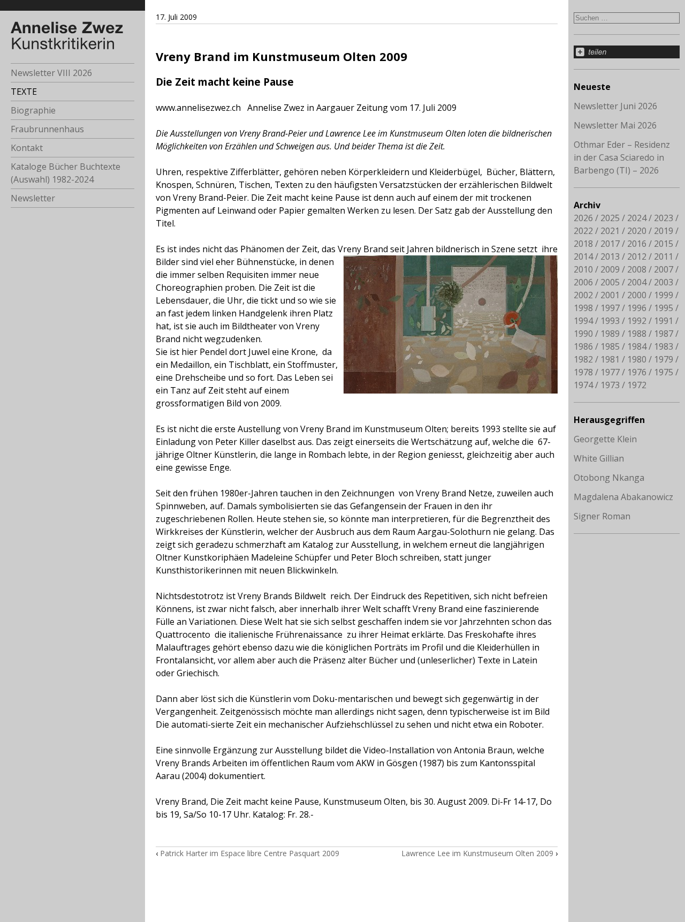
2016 (636, 244)
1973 (610, 385)
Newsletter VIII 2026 (51, 73)
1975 (663, 372)
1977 (610, 372)
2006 (583, 282)
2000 (636, 295)
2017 (610, 244)
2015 (663, 244)
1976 (636, 372)
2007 (663, 269)
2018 (583, 244)
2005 (610, 282)
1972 (636, 385)
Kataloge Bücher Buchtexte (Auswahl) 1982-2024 (65, 173)
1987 (663, 333)
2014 (583, 256)
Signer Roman (602, 516)
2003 (663, 282)
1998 (583, 308)
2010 (583, 269)
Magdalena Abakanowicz (623, 497)
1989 (610, 333)
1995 (663, 308)
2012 (636, 256)
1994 (583, 321)
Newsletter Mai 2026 (615, 125)
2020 (636, 231)
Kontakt (27, 148)
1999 (663, 295)
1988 (636, 333)
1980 (636, 359)
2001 (610, 295)
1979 (663, 359)
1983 (663, 346)
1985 (610, 346)
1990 (583, 333)
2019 (663, 231)
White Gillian (599, 458)
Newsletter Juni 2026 (615, 106)
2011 (663, 256)
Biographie (33, 110)
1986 (583, 346)
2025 (610, 218)
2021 (610, 231)
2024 (636, 218)
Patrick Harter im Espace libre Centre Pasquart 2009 (249, 853)
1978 (583, 372)
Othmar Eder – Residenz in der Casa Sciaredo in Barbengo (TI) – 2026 (622, 157)
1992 (636, 321)
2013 (610, 256)
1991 (663, 321)
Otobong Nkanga (609, 477)
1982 (583, 359)
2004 (636, 282)
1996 (636, 308)
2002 (583, 295)
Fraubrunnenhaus (47, 129)
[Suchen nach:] (627, 17)
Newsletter (33, 198)
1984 (636, 346)
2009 (610, 269)
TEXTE (24, 91)
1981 (610, 359)
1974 (583, 385)
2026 (583, 218)
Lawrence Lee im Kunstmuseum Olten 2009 (477, 853)
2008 (636, 269)
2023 (663, 218)
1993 (610, 321)
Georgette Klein (605, 439)
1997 (610, 308)
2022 (583, 231)
